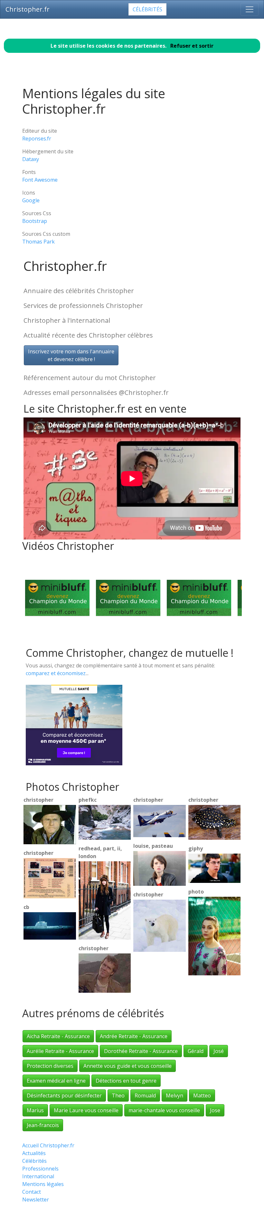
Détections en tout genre (126, 1080)
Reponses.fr (36, 138)
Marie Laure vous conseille (86, 1110)
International (38, 1176)
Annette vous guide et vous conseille (127, 1065)
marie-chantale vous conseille (164, 1110)
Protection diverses (50, 1065)
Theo (118, 1095)
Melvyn (174, 1095)
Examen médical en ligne (56, 1080)
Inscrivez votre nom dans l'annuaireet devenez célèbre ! (71, 355)
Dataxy (30, 159)
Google (31, 200)
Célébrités (147, 9)
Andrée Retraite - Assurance (133, 1036)
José (218, 1051)
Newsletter (35, 1199)
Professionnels (40, 1168)
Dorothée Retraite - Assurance (141, 1051)
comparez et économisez (56, 673)
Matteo (202, 1095)
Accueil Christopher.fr (48, 1145)
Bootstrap (34, 221)
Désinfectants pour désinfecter (64, 1095)
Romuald (145, 1095)
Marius (35, 1110)
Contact (31, 1191)
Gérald (195, 1051)
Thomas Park (38, 241)
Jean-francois (43, 1125)
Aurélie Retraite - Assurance (60, 1051)
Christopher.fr (27, 9)
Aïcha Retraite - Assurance (58, 1036)
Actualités (34, 1153)
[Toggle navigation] (249, 9)
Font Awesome (40, 179)
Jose (215, 1110)
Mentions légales (43, 1184)
